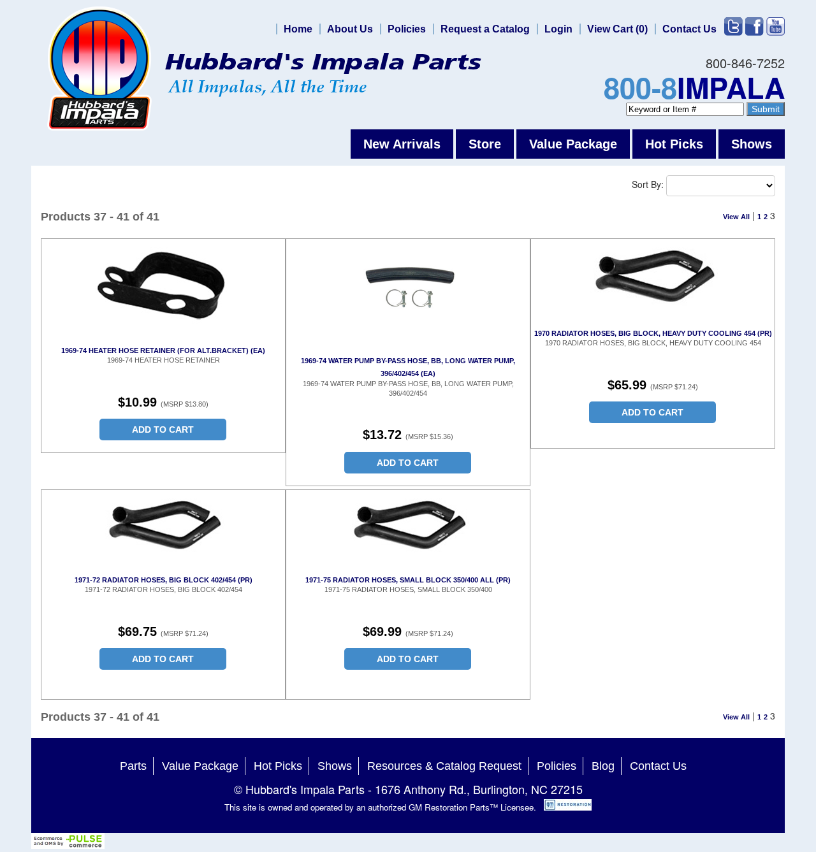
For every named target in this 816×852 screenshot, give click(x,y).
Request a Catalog (485, 29)
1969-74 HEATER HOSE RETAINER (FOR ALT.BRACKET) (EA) (163, 350)
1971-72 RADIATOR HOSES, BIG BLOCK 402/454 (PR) (163, 580)
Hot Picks (674, 144)
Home (298, 29)
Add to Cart (163, 429)
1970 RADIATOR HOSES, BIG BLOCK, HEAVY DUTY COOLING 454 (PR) (653, 333)
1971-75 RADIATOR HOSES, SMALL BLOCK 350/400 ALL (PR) (408, 580)
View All (736, 216)
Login (558, 29)
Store (485, 144)
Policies (407, 29)
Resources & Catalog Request (444, 766)
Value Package (573, 144)
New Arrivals (402, 144)
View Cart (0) (617, 29)
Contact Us (689, 29)
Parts (133, 766)
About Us (350, 29)
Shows (751, 144)
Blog (603, 766)
